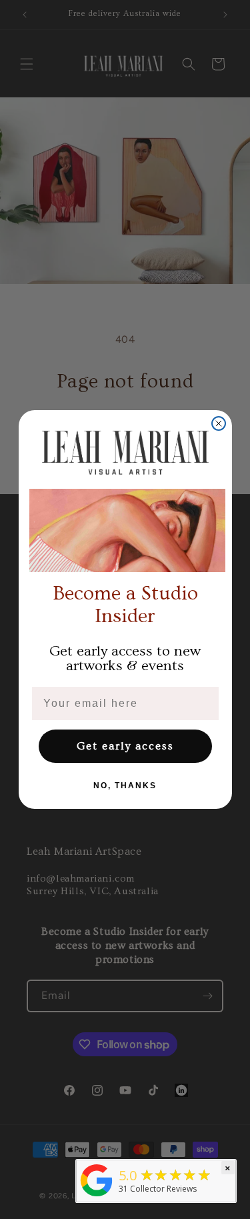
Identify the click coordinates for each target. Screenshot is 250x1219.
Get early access (125, 746)
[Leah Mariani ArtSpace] (96, 1196)
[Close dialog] (218, 423)
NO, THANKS (125, 785)
